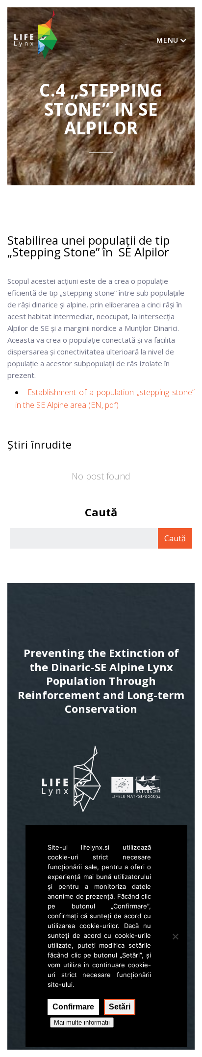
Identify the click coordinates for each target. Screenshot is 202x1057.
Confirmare (73, 1007)
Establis (40, 392)
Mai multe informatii (82, 1022)
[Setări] (175, 936)
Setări (119, 1007)
